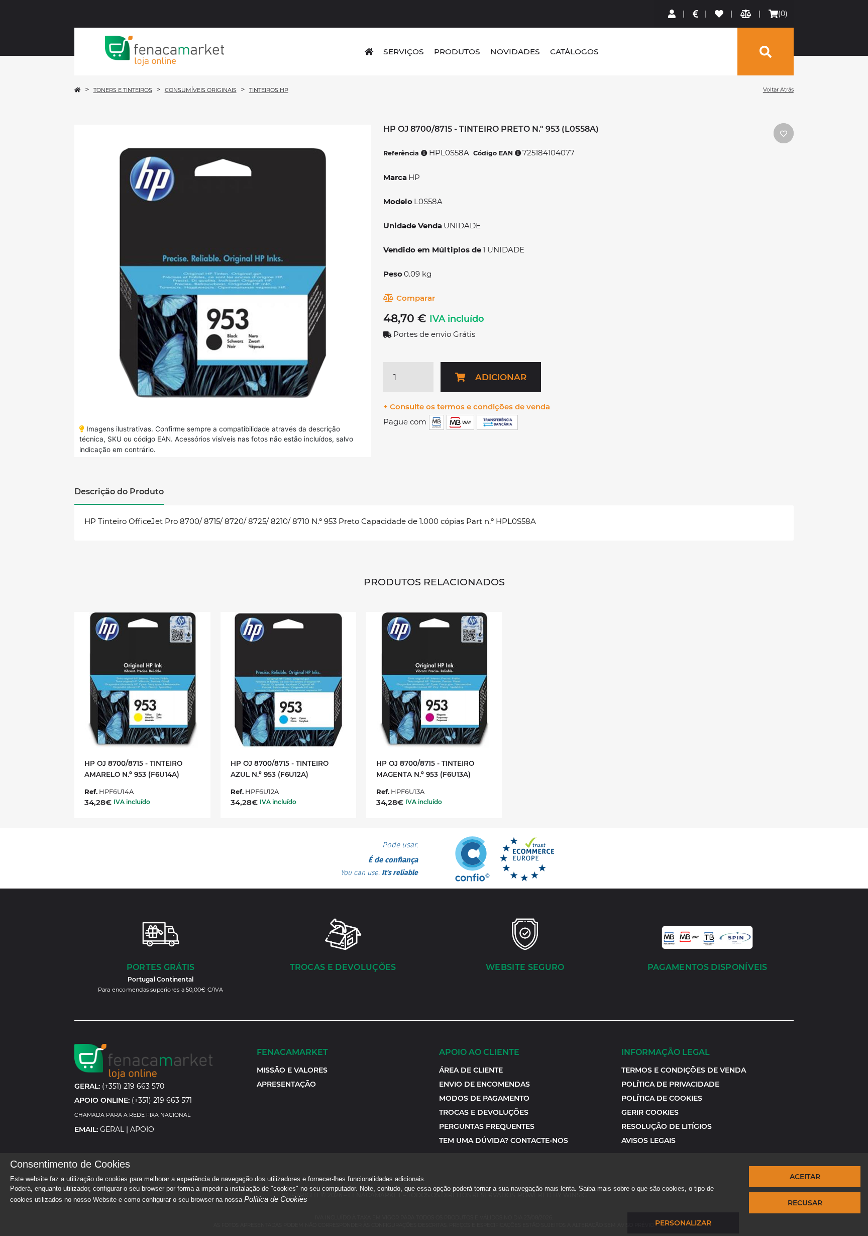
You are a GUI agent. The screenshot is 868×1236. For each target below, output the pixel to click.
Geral (112, 1129)
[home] (369, 51)
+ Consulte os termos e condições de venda (466, 406)
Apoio (142, 1129)
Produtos (457, 51)
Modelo (397, 201)
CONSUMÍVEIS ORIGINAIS (201, 90)
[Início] (77, 90)
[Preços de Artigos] (696, 14)
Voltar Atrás (778, 89)
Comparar (415, 298)
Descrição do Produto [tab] (119, 491)
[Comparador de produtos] (746, 14)
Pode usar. (379, 858)
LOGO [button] (164, 51)
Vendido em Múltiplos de (432, 249)
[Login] (672, 14)
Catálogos (574, 51)
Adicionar (500, 377)
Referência (402, 153)
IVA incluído (456, 318)
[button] (650, 1112)
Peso (392, 274)
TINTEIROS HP (268, 90)
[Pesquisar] (765, 51)
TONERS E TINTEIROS (122, 90)
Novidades (515, 51)
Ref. (90, 791)
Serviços (403, 51)
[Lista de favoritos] (719, 14)
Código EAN (494, 153)
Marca (395, 177)
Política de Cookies (275, 1199)
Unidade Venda (412, 225)
